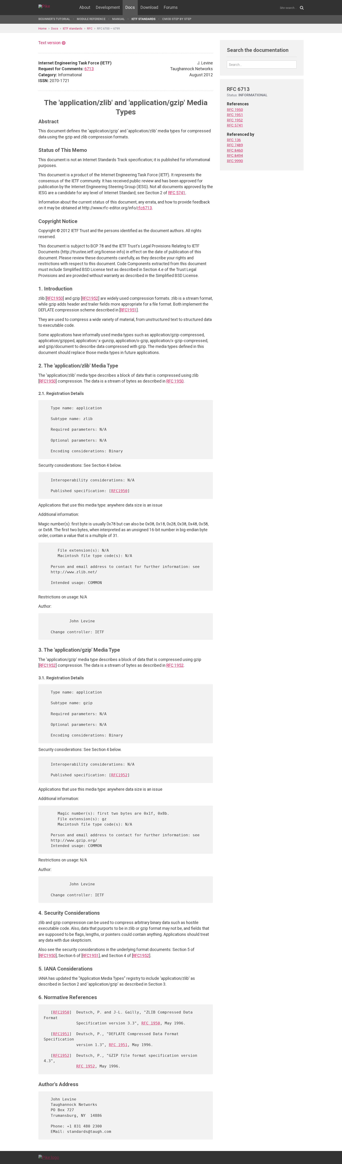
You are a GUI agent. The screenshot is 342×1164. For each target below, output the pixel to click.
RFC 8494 (235, 155)
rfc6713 (144, 208)
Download (149, 7)
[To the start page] (48, 1157)
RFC (89, 28)
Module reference (91, 19)
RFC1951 (128, 310)
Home (42, 28)
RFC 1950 (175, 381)
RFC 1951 (118, 1045)
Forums (171, 7)
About (84, 7)
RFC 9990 (235, 161)
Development (108, 7)
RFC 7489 (235, 145)
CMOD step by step (176, 19)
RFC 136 (234, 140)
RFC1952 (90, 298)
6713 (89, 69)
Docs (130, 7)
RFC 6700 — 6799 (108, 28)
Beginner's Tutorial (54, 19)
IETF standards (143, 19)
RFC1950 (55, 298)
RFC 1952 (175, 665)
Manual (118, 19)
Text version (49, 42)
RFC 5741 (176, 192)
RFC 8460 (235, 150)
